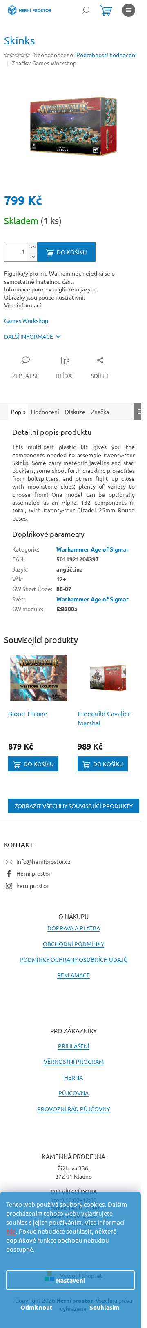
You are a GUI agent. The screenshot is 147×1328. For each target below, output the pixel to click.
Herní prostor (33, 873)
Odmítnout (36, 1307)
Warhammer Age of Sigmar (92, 549)
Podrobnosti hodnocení (106, 54)
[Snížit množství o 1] (33, 256)
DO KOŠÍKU (72, 252)
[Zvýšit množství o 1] (33, 247)
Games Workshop (26, 320)
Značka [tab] (100, 411)
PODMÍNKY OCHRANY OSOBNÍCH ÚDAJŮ (74, 959)
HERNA (73, 1077)
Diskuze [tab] (75, 411)
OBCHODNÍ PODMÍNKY (73, 944)
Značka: (44, 63)
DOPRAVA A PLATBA (73, 928)
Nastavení (70, 1280)
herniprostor (32, 885)
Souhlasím (104, 1307)
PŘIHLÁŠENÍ (73, 1046)
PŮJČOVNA (73, 1093)
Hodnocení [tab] (45, 411)
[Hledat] (86, 10)
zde (11, 1231)
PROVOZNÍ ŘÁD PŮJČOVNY (73, 1108)
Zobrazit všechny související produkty (74, 806)
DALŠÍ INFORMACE (28, 336)
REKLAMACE (73, 975)
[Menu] (128, 10)
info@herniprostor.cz (43, 861)
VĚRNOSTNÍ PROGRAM (74, 1061)
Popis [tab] (18, 411)
